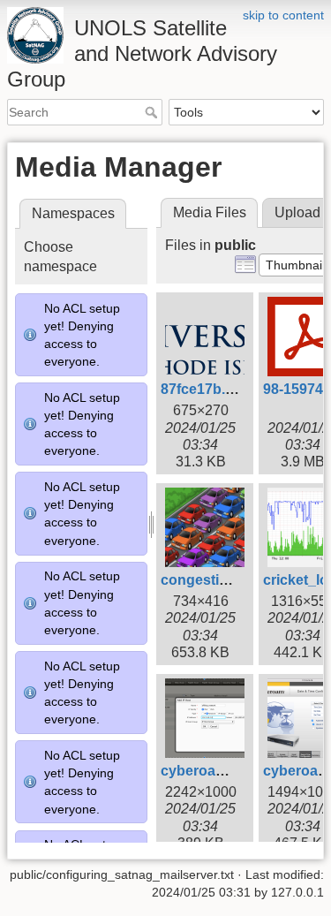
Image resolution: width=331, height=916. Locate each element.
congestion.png (214, 579)
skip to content (283, 15)
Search (153, 112)
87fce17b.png (206, 389)
